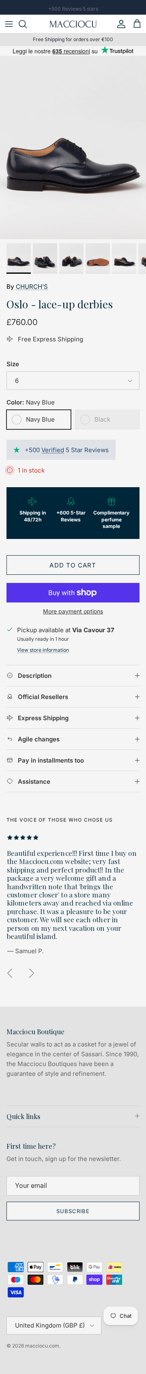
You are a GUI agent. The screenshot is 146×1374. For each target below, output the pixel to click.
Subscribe (73, 1211)
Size (12, 364)
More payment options (73, 611)
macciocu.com (42, 1346)
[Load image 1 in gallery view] (73, 147)
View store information (43, 650)
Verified (52, 450)
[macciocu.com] (73, 24)
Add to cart (72, 565)
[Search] (27, 24)
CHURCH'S (32, 286)
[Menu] (9, 24)
